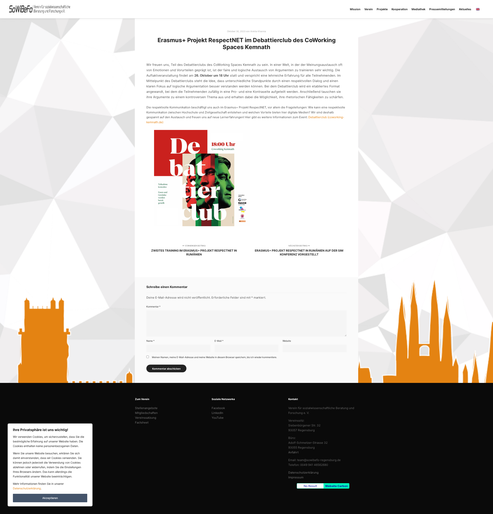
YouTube (218, 417)
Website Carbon (336, 486)
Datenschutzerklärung (27, 488)
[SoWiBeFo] (39, 9)
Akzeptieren (50, 498)
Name (150, 340)
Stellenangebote (146, 408)
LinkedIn (217, 413)
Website (287, 340)
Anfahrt (293, 452)
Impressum (296, 477)
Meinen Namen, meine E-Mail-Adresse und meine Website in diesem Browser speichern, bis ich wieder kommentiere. (214, 357)
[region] (50, 465)
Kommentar (153, 306)
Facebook (218, 408)
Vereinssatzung (145, 417)
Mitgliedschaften (146, 413)
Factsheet (141, 422)
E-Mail (219, 340)
